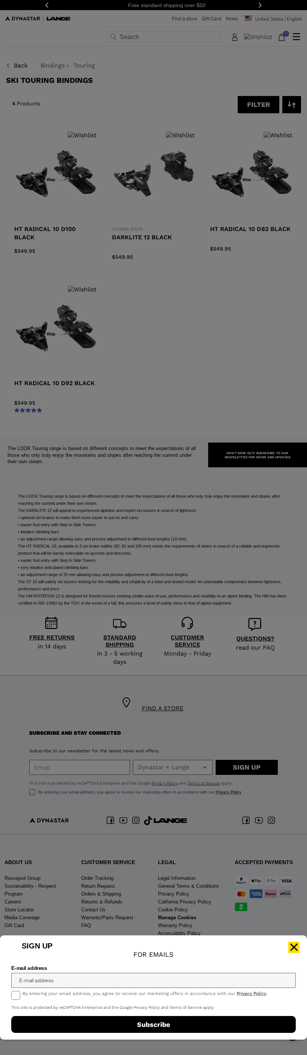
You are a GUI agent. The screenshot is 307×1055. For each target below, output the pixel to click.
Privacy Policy (251, 993)
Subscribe (153, 1024)
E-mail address (29, 968)
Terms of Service (186, 1007)
